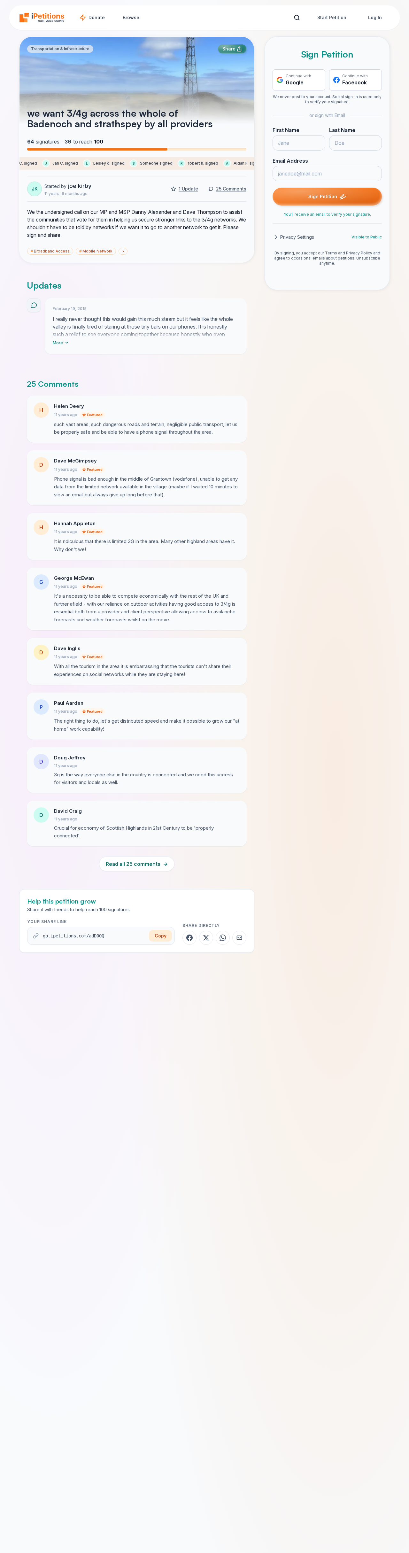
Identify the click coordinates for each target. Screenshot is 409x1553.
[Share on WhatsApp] (223, 938)
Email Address (290, 161)
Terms (331, 253)
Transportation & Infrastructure (60, 48)
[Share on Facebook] (189, 938)
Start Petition (331, 17)
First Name (286, 130)
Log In (375, 17)
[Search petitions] (296, 17)
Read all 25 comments (137, 864)
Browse (131, 17)
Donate (97, 17)
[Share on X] (206, 938)
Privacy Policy (359, 253)
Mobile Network (95, 251)
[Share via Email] (239, 938)
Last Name (342, 130)
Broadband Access (50, 251)
